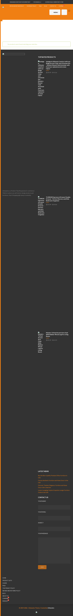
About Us (5, 596)
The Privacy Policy (8, 588)
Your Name (42, 501)
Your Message (43, 533)
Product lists (7, 580)
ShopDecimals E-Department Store (54, 2)
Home (4, 578)
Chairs (4, 583)
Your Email (42, 512)
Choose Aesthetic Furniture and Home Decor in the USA (53, 481)
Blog (4, 593)
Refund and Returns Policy (11, 590)
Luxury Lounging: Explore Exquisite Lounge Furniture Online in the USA (54, 491)
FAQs (4, 585)
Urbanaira (51, 608)
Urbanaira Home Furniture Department (20, 2)
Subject (41, 523)
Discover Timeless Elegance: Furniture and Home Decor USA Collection (52, 486)
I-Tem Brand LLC (37, 2)
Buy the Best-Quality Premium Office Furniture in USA (52, 476)
